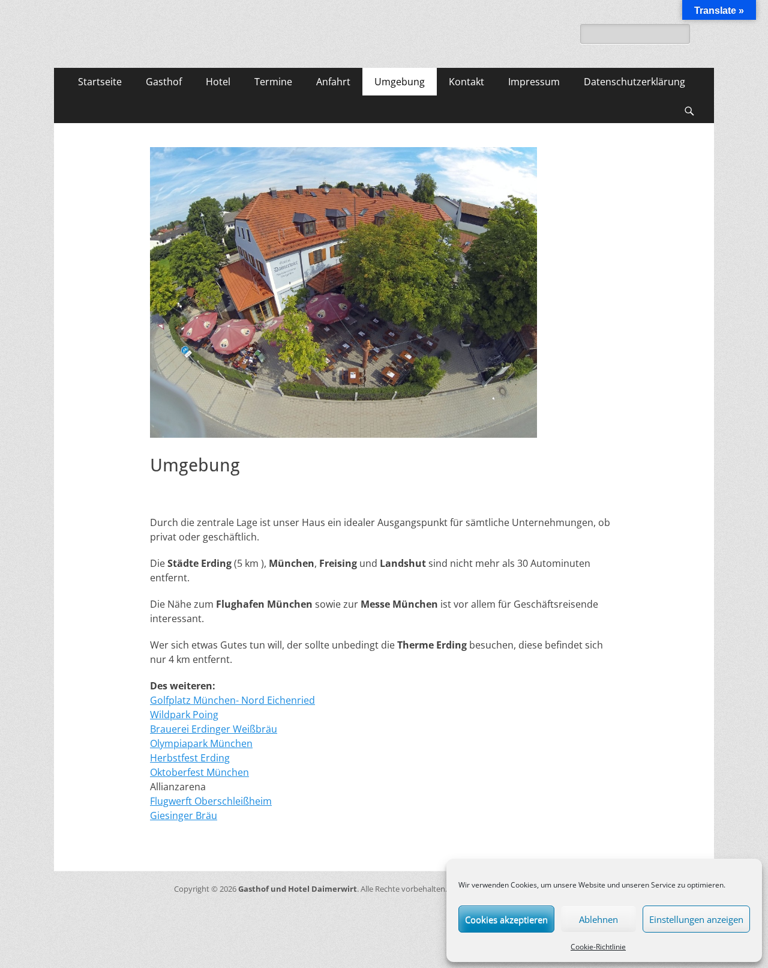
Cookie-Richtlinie (598, 947)
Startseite (100, 81)
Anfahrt (333, 81)
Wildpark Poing (184, 714)
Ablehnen (598, 919)
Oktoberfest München (199, 772)
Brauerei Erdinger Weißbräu (213, 729)
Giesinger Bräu (183, 815)
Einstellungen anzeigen (696, 919)
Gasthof (164, 81)
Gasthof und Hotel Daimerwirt (297, 888)
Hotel (218, 81)
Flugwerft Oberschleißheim (211, 801)
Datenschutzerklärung (634, 81)
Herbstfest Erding (190, 757)
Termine (273, 81)
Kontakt (466, 81)
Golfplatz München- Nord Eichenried (232, 700)
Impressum (534, 81)
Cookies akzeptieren (506, 919)
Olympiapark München (201, 743)
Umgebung (399, 81)
